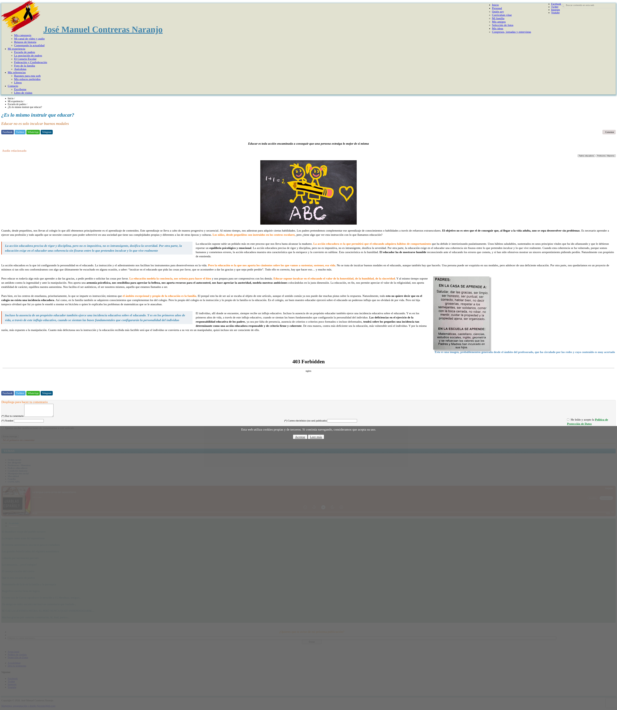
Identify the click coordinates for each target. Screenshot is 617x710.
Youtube (555, 12)
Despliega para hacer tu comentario (24, 402)
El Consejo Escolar (25, 58)
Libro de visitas (23, 92)
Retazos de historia (25, 42)
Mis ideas (497, 28)
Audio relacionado (14, 150)
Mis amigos (499, 21)
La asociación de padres (28, 55)
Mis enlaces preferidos (27, 79)
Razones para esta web (27, 75)
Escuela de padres (24, 52)
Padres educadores (586, 156)
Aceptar (300, 437)
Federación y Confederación (30, 62)
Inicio (495, 4)
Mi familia (498, 18)
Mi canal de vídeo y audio (29, 38)
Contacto (13, 86)
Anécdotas (20, 69)
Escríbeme (20, 89)
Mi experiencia (16, 48)
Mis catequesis (22, 35)
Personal (497, 8)
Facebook (556, 4)
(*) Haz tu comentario (12, 416)
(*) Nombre (7, 420)
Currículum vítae (502, 15)
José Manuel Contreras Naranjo (103, 29)
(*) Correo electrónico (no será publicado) (305, 420)
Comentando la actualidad (29, 45)
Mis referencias (17, 72)
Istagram (555, 9)
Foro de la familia (24, 65)
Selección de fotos (502, 25)
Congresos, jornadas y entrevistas (511, 31)
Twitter (554, 6)
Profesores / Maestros (606, 156)
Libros (18, 82)
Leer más (316, 437)
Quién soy (498, 11)
